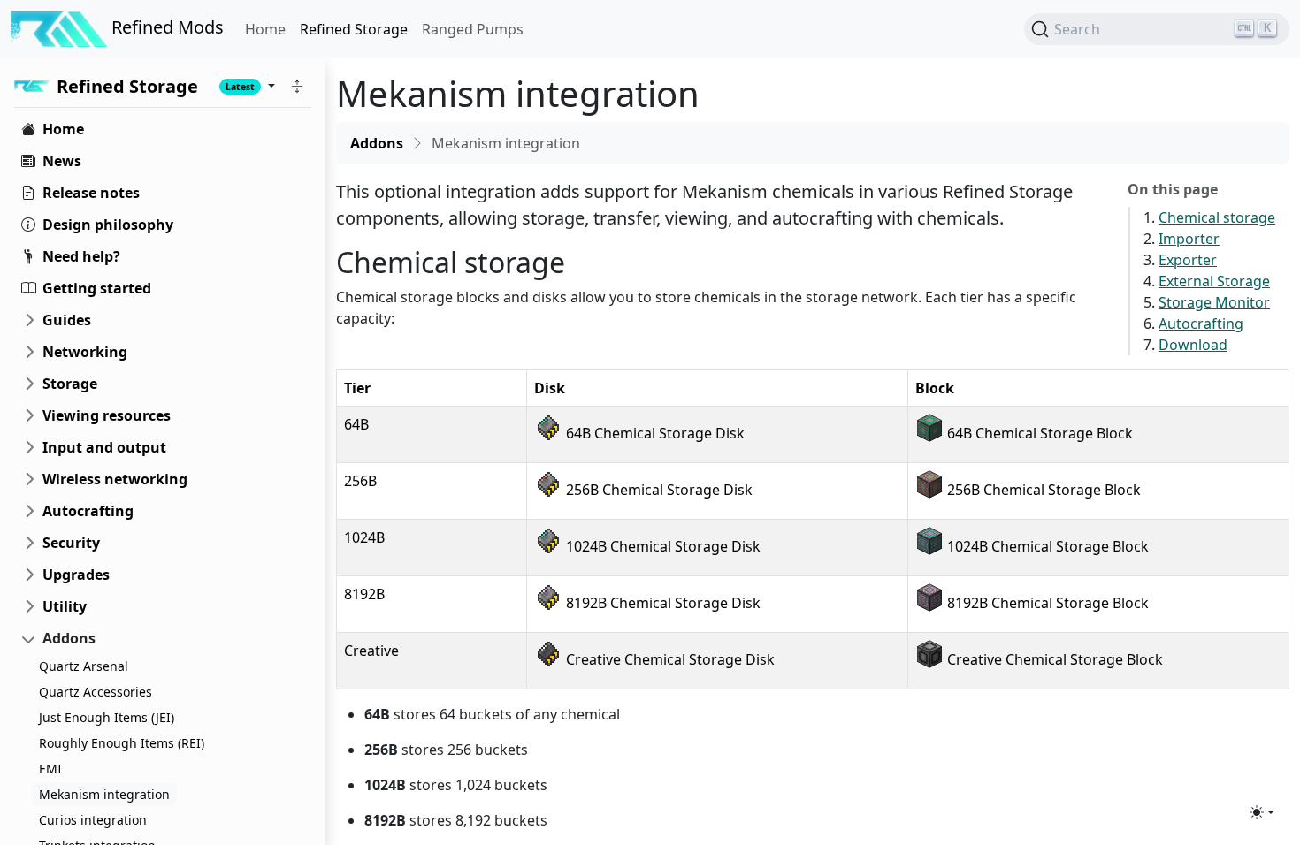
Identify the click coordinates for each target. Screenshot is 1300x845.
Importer (1189, 238)
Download (1193, 344)
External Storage (1214, 281)
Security (71, 542)
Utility (64, 606)
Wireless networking (114, 479)
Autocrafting (88, 511)
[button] (297, 86)
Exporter (1188, 260)
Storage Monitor (1214, 302)
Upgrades (76, 574)
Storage (69, 383)
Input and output (104, 447)
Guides (66, 320)
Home (265, 29)
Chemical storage (1217, 217)
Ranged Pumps (473, 29)
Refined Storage (354, 29)
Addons (69, 638)
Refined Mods (165, 27)
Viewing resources (106, 415)
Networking (84, 352)
